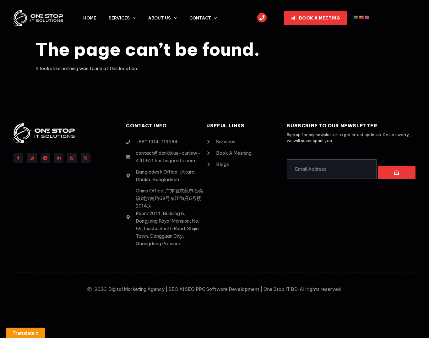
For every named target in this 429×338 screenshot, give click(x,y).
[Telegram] (45, 158)
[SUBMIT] (396, 172)
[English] (367, 17)
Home (89, 17)
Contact (200, 17)
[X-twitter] (85, 158)
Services (119, 17)
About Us (159, 17)
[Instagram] (32, 158)
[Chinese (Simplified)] (361, 17)
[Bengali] (355, 17)
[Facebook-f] (18, 158)
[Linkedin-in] (58, 158)
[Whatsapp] (72, 158)
